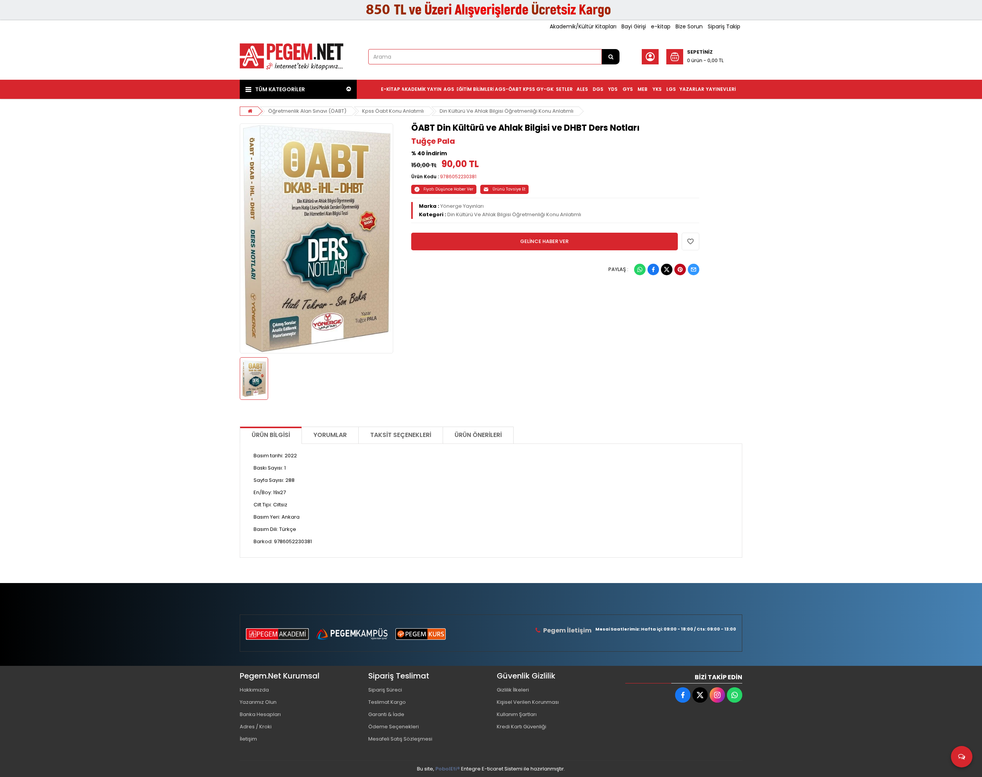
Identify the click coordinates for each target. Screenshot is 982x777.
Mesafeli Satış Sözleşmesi (400, 739)
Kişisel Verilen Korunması (528, 702)
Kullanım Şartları (517, 714)
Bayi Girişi (633, 26)
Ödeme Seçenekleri (393, 726)
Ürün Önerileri (478, 434)
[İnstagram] (717, 695)
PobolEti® (447, 768)
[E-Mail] (693, 269)
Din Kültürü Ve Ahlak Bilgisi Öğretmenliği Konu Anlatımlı (506, 111)
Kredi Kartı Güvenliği (521, 726)
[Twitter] (666, 269)
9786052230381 (458, 176)
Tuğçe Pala (433, 141)
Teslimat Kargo (387, 702)
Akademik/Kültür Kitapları (583, 26)
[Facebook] (653, 269)
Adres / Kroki (256, 726)
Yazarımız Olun (258, 702)
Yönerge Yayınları (462, 206)
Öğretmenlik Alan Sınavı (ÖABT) (307, 111)
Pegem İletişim (567, 630)
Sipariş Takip (724, 26)
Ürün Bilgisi (271, 434)
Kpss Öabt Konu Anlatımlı (393, 111)
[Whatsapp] (640, 269)
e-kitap (661, 26)
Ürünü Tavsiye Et (509, 189)
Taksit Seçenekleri (400, 434)
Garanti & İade (386, 714)
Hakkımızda (254, 689)
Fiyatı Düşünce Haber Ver (448, 189)
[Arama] (611, 56)
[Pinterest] (680, 269)
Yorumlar (330, 434)
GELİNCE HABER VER (544, 241)
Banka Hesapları (260, 714)
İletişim (248, 739)
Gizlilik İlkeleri (513, 689)
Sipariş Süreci (385, 689)
